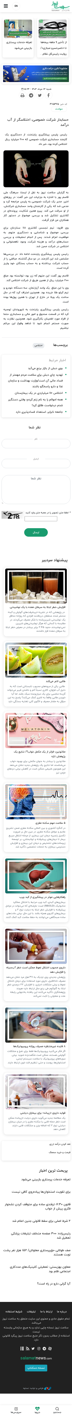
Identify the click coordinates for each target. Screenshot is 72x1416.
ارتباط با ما (46, 1311)
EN (16, 6)
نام (36, 439)
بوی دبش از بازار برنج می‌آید (45, 368)
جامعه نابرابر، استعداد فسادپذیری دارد (39, 412)
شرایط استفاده (14, 1311)
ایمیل (36, 459)
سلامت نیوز (54, 6)
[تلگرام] (44, 1349)
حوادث (59, 109)
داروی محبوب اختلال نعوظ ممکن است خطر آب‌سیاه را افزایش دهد (35, 970)
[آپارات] (50, 1349)
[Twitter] (40, 95)
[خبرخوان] (27, 1349)
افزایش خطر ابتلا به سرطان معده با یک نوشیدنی (37, 607)
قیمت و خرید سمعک (59, 1152)
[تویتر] (33, 1349)
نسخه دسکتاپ (36, 1368)
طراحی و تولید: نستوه (33, 1388)
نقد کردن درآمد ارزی (59, 1144)
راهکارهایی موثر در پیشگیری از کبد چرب (42, 897)
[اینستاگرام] (38, 1349)
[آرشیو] (22, 1349)
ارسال (36, 532)
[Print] (22, 95)
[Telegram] (31, 95)
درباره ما (62, 1311)
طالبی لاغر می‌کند (55, 681)
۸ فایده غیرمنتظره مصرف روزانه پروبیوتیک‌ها (39, 1046)
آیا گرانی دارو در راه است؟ (53, 1284)
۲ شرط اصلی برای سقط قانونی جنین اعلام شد (41, 1221)
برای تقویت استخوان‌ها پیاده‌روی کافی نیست (41, 1192)
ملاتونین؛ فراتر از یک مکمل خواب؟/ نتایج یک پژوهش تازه (39, 754)
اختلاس (38, 345)
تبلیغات (31, 1311)
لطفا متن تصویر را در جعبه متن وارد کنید (48, 512)
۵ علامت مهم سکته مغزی (50, 823)
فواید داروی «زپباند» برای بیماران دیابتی (42, 1113)
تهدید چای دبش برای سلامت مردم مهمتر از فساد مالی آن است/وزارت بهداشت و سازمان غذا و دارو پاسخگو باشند (35, 381)
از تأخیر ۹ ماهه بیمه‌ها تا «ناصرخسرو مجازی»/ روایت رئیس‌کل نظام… (53, 48)
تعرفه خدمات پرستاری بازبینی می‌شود (19, 45)
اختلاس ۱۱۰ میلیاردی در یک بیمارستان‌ (39, 393)
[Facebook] (48, 95)
